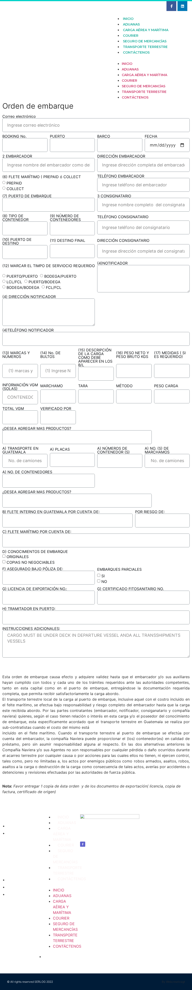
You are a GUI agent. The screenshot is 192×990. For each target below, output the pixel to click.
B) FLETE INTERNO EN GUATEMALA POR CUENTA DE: (51, 512)
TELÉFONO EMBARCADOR (120, 176)
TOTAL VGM (13, 408)
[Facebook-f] (171, 6)
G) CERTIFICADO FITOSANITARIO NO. (130, 589)
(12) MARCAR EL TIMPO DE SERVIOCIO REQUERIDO (48, 266)
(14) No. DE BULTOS (50, 354)
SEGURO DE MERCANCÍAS (144, 41)
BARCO (103, 136)
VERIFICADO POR (55, 408)
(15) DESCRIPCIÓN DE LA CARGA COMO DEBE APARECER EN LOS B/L (95, 357)
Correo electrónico (19, 116)
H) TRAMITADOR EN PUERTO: (28, 609)
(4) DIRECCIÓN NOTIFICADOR (29, 296)
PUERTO (57, 136)
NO (104, 581)
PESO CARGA (166, 386)
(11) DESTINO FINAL (67, 240)
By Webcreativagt (173, 981)
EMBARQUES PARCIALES (119, 569)
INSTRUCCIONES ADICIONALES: (31, 628)
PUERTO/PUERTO (22, 276)
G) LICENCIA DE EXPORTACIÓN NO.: (34, 589)
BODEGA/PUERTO (60, 276)
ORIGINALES (18, 556)
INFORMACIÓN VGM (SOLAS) (20, 386)
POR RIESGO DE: (150, 512)
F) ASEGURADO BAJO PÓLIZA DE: (32, 569)
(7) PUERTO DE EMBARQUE (27, 196)
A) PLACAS (60, 449)
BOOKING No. (14, 136)
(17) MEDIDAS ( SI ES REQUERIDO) (170, 354)
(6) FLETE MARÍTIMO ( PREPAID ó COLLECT (41, 177)
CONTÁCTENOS (136, 52)
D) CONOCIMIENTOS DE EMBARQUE (35, 551)
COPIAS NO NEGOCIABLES (31, 562)
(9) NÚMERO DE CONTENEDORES (65, 217)
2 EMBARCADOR (17, 156)
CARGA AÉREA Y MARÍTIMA (145, 30)
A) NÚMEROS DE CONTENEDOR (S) (113, 450)
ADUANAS (131, 24)
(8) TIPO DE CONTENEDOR (15, 217)
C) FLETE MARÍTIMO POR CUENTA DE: (36, 532)
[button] (149, 58)
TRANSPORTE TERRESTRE (145, 47)
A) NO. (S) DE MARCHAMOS (157, 450)
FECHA (151, 136)
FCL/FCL (53, 287)
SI (103, 575)
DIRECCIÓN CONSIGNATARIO (123, 240)
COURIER (130, 35)
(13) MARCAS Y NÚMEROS (16, 354)
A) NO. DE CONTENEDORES (27, 472)
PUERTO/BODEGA (44, 281)
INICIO (128, 19)
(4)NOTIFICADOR (112, 263)
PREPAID (14, 183)
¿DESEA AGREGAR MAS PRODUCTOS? (36, 428)
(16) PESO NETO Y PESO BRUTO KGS (132, 354)
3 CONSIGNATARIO (114, 196)
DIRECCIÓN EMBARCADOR (121, 156)
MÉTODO (124, 386)
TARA (83, 386)
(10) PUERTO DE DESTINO (17, 241)
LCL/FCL (14, 281)
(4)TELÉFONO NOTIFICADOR (28, 330)
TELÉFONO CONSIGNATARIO (122, 217)
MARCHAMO (51, 386)
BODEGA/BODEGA (23, 287)
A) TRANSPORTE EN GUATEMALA (20, 450)
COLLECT (15, 188)
